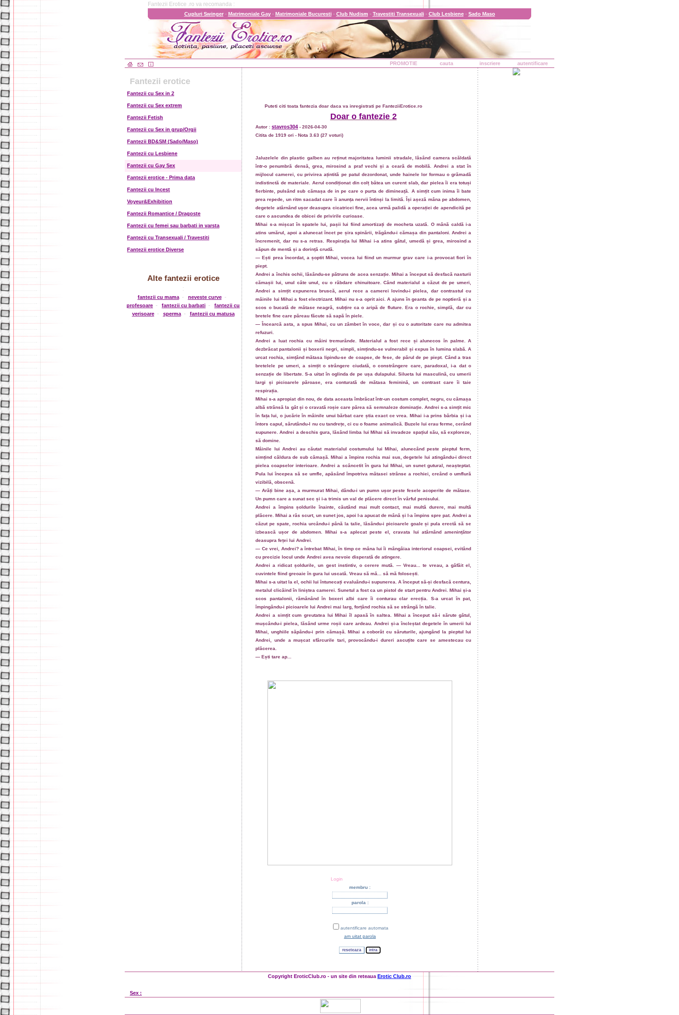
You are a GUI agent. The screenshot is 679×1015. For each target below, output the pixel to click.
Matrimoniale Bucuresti (303, 14)
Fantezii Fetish (145, 117)
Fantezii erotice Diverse (155, 249)
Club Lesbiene (446, 14)
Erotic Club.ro (394, 976)
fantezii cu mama (158, 297)
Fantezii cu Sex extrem (154, 105)
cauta (446, 63)
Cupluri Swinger (204, 14)
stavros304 (285, 126)
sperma (172, 313)
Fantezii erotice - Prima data (161, 177)
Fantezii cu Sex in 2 (150, 93)
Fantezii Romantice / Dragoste (163, 213)
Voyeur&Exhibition (149, 201)
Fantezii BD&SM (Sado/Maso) (162, 141)
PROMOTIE (403, 63)
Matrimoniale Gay (249, 14)
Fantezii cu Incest (148, 189)
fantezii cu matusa (212, 313)
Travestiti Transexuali (398, 14)
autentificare (532, 63)
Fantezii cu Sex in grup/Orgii (161, 129)
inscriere (489, 63)
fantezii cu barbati (184, 305)
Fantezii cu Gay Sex (151, 165)
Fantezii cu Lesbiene (152, 153)
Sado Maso (481, 14)
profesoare (140, 305)
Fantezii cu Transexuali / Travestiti (168, 237)
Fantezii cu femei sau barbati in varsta (173, 225)
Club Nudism (352, 14)
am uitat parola (360, 936)
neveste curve (205, 297)
